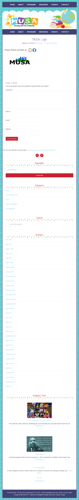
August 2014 (9, 363)
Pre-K (7, 199)
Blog (7, 190)
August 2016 (9, 308)
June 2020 (9, 253)
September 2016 (11, 304)
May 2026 (9, 240)
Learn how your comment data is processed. (41, 150)
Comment (9, 90)
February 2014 (10, 373)
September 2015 (11, 336)
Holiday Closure (39, 454)
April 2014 (9, 368)
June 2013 (9, 386)
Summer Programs (12, 204)
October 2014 (10, 359)
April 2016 (9, 327)
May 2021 (9, 244)
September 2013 (11, 382)
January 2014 (10, 377)
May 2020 (9, 258)
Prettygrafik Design (42, 495)
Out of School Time (12, 195)
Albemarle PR (25, 495)
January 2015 (10, 350)
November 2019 (11, 276)
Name (8, 111)
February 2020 (10, 267)
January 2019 (10, 285)
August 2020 (9, 249)
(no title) (39, 478)
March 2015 (9, 345)
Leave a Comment (51, 43)
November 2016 (11, 299)
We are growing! (39, 468)
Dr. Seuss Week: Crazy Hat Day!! (40, 420)
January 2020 (10, 272)
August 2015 (9, 340)
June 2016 (9, 318)
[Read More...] (40, 426)
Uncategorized (10, 209)
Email (8, 120)
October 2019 (10, 281)
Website (8, 129)
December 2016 (11, 295)
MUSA (14, 492)
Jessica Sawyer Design (58, 495)
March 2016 (9, 331)
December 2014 (11, 354)
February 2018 (10, 290)
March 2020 (9, 262)
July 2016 (8, 313)
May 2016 (9, 322)
